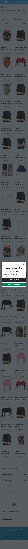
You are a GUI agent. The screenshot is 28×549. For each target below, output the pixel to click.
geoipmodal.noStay (14, 279)
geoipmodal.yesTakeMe (14, 284)
